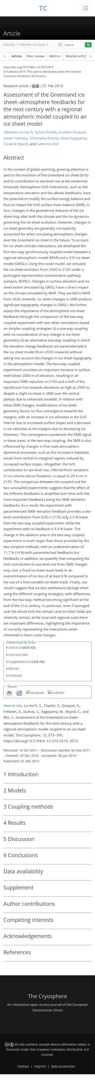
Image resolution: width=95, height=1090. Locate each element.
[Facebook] (35, 692)
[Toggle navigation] (85, 8)
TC (43, 8)
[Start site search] (88, 45)
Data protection (63, 1066)
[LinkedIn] (56, 692)
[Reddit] (19, 692)
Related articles (78, 56)
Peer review (36, 56)
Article (17, 56)
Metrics (55, 56)
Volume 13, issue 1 (34, 45)
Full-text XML (18, 655)
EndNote (15, 675)
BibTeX (14, 668)
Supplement (18, 661)
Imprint (40, 1066)
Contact (23, 1066)
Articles (9, 45)
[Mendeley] (9, 692)
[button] (60, 45)
